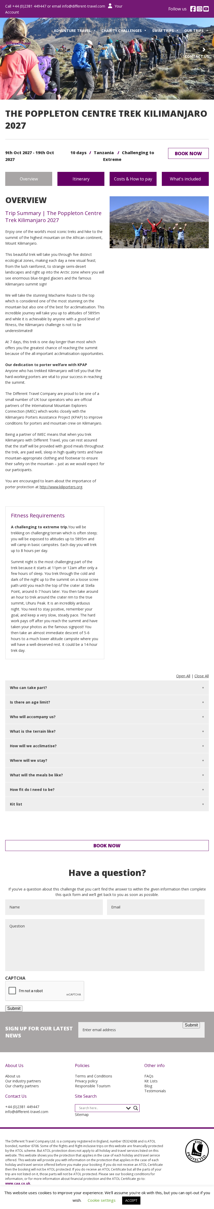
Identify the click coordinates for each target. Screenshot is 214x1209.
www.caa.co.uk (17, 1183)
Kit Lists (151, 1080)
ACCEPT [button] (131, 1200)
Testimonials (155, 1090)
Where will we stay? (28, 760)
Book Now (188, 153)
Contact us (197, 56)
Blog (148, 1085)
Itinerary (81, 179)
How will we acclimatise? (33, 745)
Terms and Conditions (93, 1076)
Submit (13, 1008)
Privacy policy (86, 1080)
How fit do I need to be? (32, 789)
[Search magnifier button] (135, 1108)
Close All (201, 675)
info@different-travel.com (83, 6)
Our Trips (194, 30)
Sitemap (82, 1114)
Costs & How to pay (133, 179)
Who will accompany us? (33, 716)
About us (12, 1076)
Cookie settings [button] (102, 1200)
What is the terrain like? (33, 731)
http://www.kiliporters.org (61, 486)
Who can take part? (28, 687)
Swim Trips (163, 30)
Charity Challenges (122, 30)
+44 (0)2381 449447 (22, 1106)
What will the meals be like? (36, 774)
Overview (29, 179)
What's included (185, 179)
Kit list (16, 804)
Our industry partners (23, 1080)
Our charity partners (22, 1085)
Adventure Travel (72, 30)
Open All (183, 675)
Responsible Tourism (92, 1085)
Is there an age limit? (30, 702)
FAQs (148, 1076)
